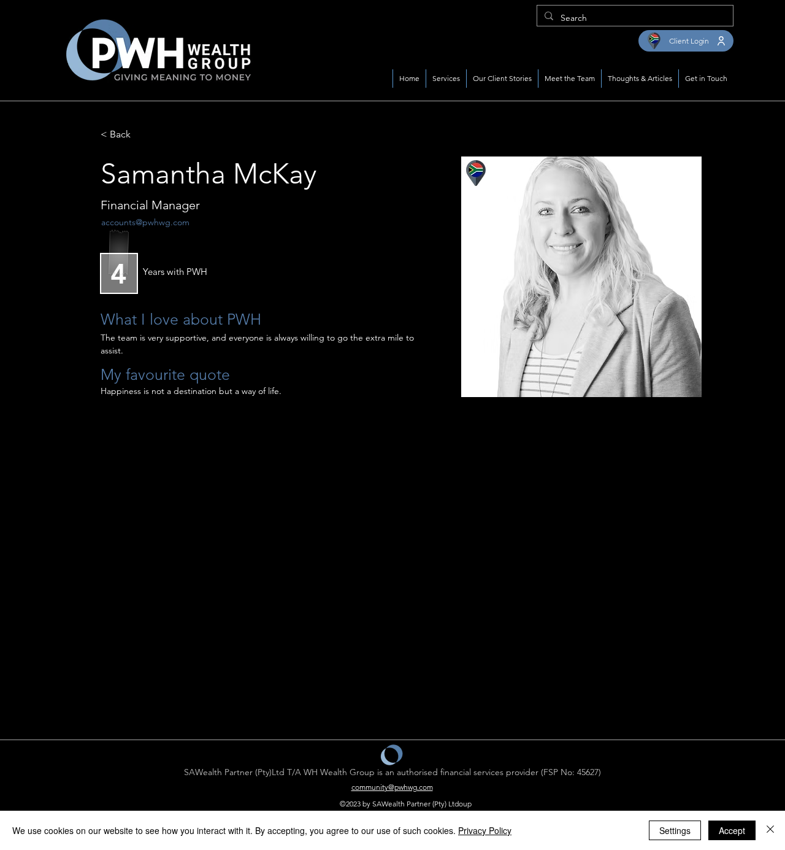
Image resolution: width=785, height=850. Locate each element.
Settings (675, 830)
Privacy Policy (484, 830)
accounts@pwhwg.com (145, 222)
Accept (732, 830)
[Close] (770, 830)
